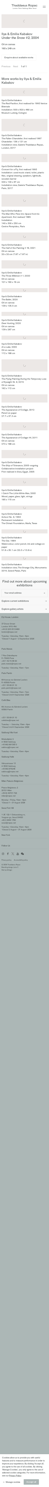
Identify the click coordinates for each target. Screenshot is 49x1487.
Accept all (31, 1482)
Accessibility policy (21, 860)
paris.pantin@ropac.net (11, 688)
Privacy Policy (15, 1475)
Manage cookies (13, 1482)
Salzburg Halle (7, 757)
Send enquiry (44, 593)
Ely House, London (9, 617)
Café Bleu (5, 700)
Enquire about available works (18, 57)
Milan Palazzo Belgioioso (12, 781)
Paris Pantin (6, 673)
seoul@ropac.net (8, 823)
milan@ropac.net (8, 796)
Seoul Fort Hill (7, 808)
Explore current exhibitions (15, 601)
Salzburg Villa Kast (9, 732)
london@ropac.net (9, 632)
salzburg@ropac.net (9, 747)
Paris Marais (6, 649)
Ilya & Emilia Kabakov (16, 34)
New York (5, 835)
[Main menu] (44, 7)
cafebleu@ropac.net (10, 720)
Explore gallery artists (12, 609)
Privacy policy (6, 860)
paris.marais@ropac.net (11, 664)
